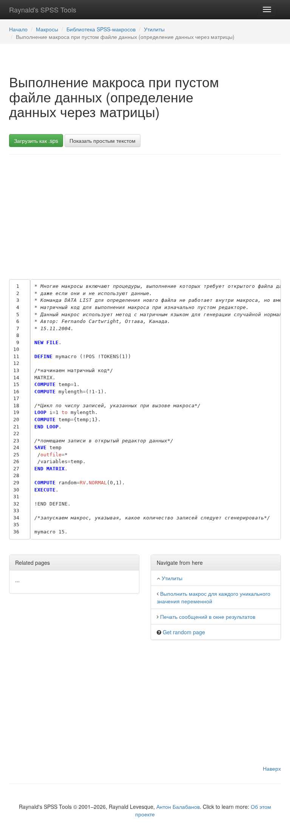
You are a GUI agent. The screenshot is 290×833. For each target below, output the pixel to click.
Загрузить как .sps (36, 140)
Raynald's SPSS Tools (42, 9)
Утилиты (154, 29)
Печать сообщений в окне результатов (207, 616)
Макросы (47, 29)
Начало (18, 29)
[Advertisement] (145, 215)
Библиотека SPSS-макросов (101, 29)
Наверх (272, 768)
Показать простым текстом (102, 140)
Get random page (184, 632)
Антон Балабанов (178, 806)
